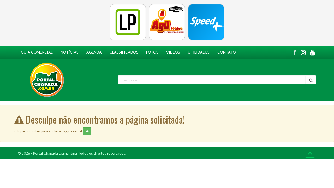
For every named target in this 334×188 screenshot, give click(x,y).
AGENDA (94, 52)
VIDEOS (173, 52)
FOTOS (152, 52)
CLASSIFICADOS (124, 52)
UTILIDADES (199, 52)
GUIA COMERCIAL (37, 52)
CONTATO (226, 52)
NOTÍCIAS (70, 52)
